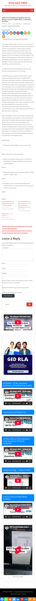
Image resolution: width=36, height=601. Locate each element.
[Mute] (27, 403)
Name (4, 263)
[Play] (6, 403)
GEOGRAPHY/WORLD (13, 26)
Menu (4, 10)
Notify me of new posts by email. (12, 292)
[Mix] (25, 33)
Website (4, 273)
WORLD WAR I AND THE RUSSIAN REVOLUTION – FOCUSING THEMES (8, 203)
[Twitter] (7, 33)
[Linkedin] (14, 33)
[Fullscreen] (30, 403)
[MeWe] (21, 33)
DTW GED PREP (18, 3)
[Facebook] (3, 33)
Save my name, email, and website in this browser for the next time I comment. (17, 282)
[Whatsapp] (28, 33)
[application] (18, 397)
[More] (3, 36)
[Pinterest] (18, 33)
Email (4, 268)
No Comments (17, 24)
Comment (5, 248)
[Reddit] (10, 33)
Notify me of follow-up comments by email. (15, 288)
